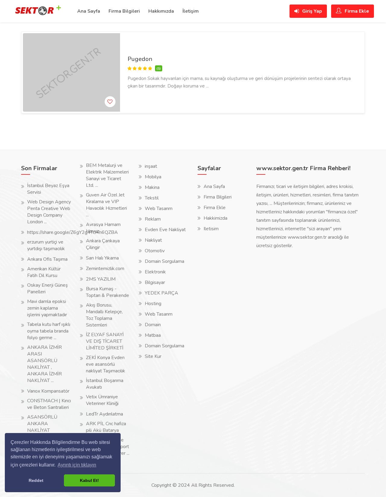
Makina (152, 187)
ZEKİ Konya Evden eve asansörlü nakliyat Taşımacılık (105, 364)
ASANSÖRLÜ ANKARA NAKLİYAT (42, 424)
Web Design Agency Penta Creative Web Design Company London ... (49, 212)
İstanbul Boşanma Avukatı (104, 383)
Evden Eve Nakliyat (165, 229)
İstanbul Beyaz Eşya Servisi (48, 189)
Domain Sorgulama (164, 261)
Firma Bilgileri (124, 11)
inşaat (151, 166)
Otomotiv (155, 250)
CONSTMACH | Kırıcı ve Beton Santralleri (49, 404)
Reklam (153, 219)
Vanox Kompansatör (48, 391)
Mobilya (153, 177)
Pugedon (140, 59)
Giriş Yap (311, 11)
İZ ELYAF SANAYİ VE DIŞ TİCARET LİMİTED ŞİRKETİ (105, 341)
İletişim (190, 11)
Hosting (153, 303)
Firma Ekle (356, 11)
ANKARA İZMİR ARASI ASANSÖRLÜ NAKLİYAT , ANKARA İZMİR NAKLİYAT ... (44, 364)
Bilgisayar (155, 282)
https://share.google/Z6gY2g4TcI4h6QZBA (72, 232)
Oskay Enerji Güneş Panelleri (47, 288)
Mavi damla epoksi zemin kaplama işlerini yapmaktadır (47, 308)
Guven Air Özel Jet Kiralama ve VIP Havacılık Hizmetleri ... (106, 205)
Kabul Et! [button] (89, 480)
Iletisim (211, 228)
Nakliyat (153, 240)
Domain (153, 324)
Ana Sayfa (88, 11)
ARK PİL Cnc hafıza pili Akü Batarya (106, 427)
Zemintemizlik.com (105, 268)
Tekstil (152, 198)
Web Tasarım (158, 208)
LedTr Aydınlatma (104, 414)
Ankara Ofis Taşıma (47, 259)
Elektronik (155, 272)
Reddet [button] (36, 480)
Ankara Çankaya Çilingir (103, 244)
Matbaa (153, 335)
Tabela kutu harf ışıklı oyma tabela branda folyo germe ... (48, 331)
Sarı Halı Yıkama (102, 258)
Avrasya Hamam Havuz (103, 227)
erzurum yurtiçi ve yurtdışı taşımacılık (46, 245)
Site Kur (153, 356)
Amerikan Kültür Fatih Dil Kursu (44, 272)
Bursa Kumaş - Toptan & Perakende (107, 292)
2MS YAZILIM (100, 279)
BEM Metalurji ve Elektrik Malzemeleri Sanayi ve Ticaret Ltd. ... (107, 175)
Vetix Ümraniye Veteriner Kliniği (102, 400)
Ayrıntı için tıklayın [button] (77, 464)
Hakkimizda (215, 218)
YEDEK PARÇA (161, 293)
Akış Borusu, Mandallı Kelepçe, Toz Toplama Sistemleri (104, 315)
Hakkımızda (161, 11)
